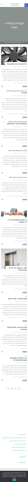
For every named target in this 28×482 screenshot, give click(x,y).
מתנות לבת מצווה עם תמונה (17, 150)
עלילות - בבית (24, 240)
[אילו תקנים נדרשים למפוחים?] (14, 56)
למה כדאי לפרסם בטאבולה (20, 444)
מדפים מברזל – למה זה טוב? (17, 299)
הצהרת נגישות (23, 456)
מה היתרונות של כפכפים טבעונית (18, 447)
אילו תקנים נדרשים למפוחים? (17, 64)
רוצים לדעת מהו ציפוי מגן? (18, 177)
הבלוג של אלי (15, 4)
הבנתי (14, 480)
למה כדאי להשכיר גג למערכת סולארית (17, 441)
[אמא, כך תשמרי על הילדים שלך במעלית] (14, 259)
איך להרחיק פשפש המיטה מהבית (18, 450)
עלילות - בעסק (24, 82)
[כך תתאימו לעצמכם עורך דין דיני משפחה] (14, 212)
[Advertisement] (14, 415)
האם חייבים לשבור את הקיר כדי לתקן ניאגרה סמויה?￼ (14, 437)
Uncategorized (23, 113)
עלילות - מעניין (17, 82)
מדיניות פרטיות (22, 462)
